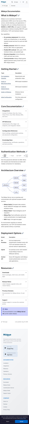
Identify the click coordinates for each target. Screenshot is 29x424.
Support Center (7, 393)
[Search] (12, 2)
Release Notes (6, 385)
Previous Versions (7, 374)
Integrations (6, 365)
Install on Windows (6, 92)
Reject (7, 421)
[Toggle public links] (23, 2)
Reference (5, 368)
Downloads (6, 382)
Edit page (5, 321)
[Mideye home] (6, 2)
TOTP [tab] (19, 155)
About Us (5, 401)
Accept (21, 421)
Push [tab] (12, 155)
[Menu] (27, 2)
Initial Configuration (6, 97)
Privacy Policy (6, 409)
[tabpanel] (14, 162)
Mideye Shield (6, 390)
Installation (5, 363)
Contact (5, 406)
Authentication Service (8, 387)
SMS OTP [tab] (5, 155)
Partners (5, 404)
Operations (6, 371)
